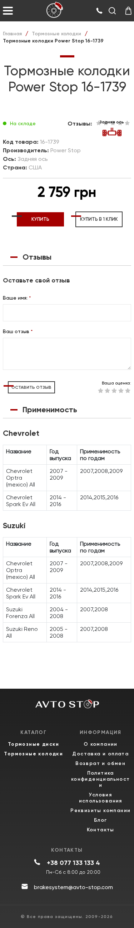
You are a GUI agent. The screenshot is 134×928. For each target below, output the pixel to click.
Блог (100, 820)
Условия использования (100, 798)
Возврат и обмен (100, 763)
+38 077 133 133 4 (73, 863)
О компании (101, 744)
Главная (12, 34)
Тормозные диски (33, 744)
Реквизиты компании (100, 810)
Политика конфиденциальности (100, 779)
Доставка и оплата (100, 754)
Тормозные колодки (56, 34)
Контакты (100, 830)
